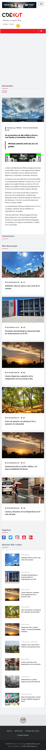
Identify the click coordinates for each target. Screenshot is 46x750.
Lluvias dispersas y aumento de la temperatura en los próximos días (19, 377)
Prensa (19, 128)
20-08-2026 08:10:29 (13, 508)
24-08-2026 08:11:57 (13, 418)
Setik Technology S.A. (30, 746)
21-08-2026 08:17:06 (13, 463)
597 (24, 463)
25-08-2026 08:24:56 (13, 373)
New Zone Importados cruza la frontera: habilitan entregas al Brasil (30, 699)
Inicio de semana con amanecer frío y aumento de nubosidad (20, 422)
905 (8, 130)
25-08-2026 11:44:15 (13, 327)
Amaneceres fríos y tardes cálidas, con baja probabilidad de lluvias (21, 467)
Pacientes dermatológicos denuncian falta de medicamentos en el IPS (22, 332)
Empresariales (26, 694)
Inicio (9, 731)
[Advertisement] (23, 60)
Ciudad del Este (32, 731)
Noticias (19, 731)
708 (24, 508)
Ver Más (4, 91)
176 (24, 282)
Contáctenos (23, 735)
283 (24, 373)
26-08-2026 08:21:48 (13, 282)
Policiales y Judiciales (29, 642)
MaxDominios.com (33, 744)
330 (24, 327)
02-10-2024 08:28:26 (31, 128)
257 (24, 418)
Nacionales (25, 555)
